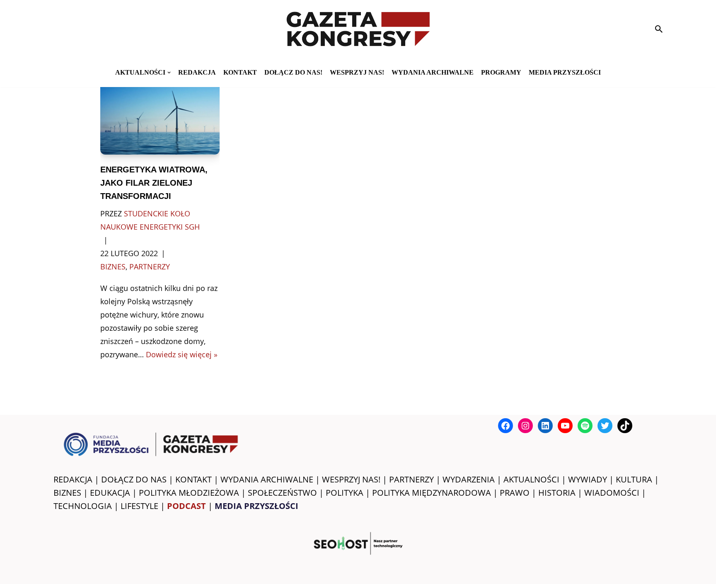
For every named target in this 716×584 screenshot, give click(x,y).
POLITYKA (344, 492)
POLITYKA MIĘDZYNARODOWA (431, 492)
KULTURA (634, 479)
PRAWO (515, 492)
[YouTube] (565, 425)
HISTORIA (557, 492)
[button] (169, 72)
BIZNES (67, 492)
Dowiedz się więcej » (182, 354)
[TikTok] (624, 425)
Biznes (113, 266)
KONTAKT (240, 72)
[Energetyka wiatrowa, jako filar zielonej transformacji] (160, 115)
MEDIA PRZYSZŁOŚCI (565, 72)
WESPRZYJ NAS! (351, 479)
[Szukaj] (659, 29)
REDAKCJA (72, 479)
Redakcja (197, 72)
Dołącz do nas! (293, 72)
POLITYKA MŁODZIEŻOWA (189, 492)
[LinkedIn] (545, 425)
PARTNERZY (411, 479)
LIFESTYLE (139, 505)
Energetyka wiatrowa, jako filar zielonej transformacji (154, 183)
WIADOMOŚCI (611, 492)
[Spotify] (585, 425)
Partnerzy (149, 266)
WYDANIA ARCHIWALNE (266, 479)
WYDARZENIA (469, 479)
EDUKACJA (110, 492)
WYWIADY (587, 479)
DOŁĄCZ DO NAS (134, 479)
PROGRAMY (501, 72)
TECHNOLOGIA (82, 505)
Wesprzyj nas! (357, 72)
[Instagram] (525, 425)
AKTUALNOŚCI (531, 479)
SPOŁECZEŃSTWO (282, 492)
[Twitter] (604, 425)
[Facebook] (505, 425)
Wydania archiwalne (433, 72)
